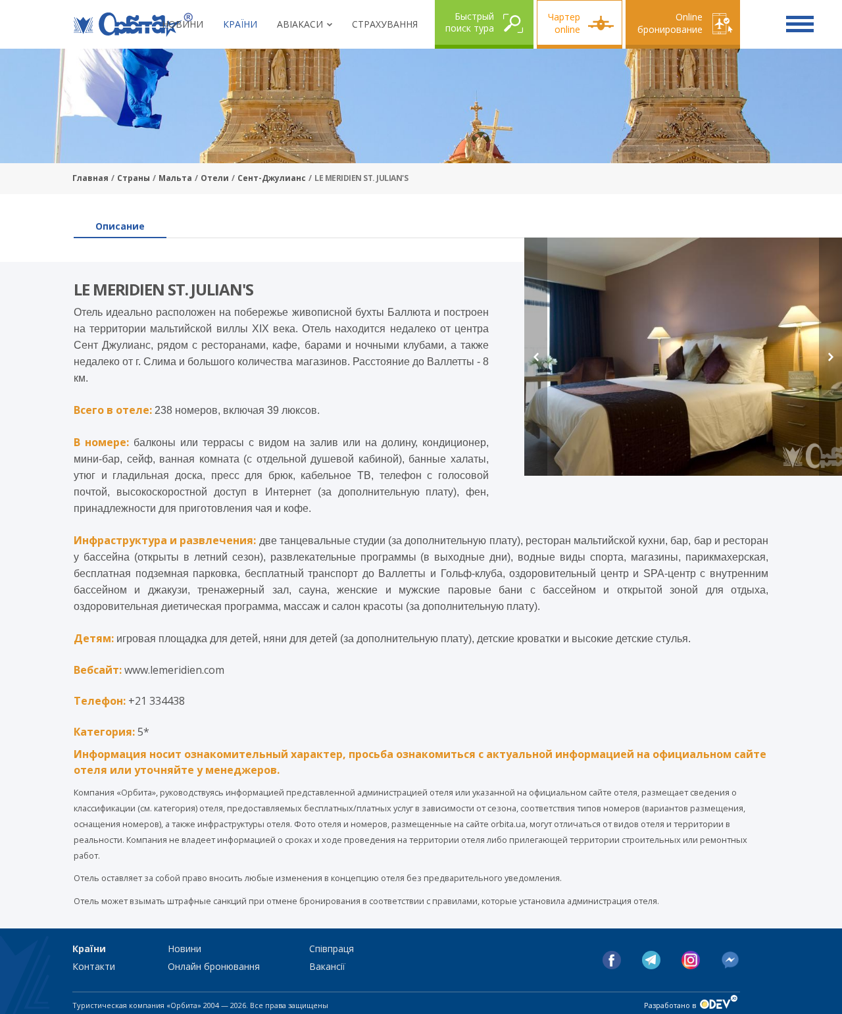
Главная (90, 178)
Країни (240, 24)
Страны (133, 178)
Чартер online (564, 23)
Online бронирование (670, 23)
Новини (182, 24)
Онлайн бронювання (214, 966)
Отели (215, 178)
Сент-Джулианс (271, 178)
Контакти (93, 966)
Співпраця (331, 948)
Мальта (175, 178)
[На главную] (133, 24)
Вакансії (327, 966)
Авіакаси (300, 24)
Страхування (385, 24)
